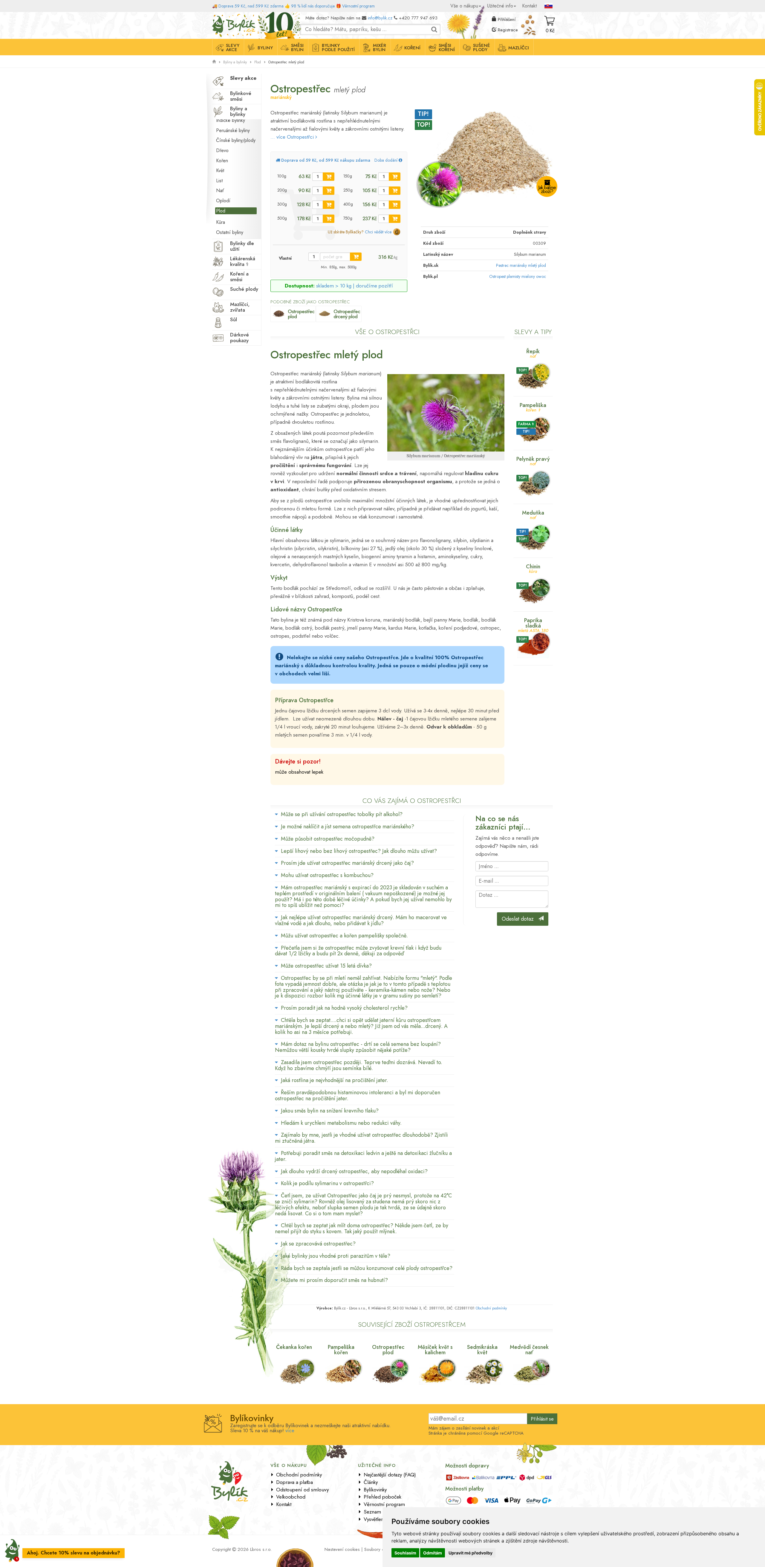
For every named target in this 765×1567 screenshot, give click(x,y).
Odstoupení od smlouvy (302, 1489)
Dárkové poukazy (239, 337)
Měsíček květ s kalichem (435, 1349)
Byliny (265, 48)
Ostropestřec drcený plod (346, 314)
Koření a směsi (239, 276)
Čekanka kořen (294, 1347)
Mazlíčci (518, 48)
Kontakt (529, 5)
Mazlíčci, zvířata (240, 307)
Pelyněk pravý (533, 460)
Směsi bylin (297, 47)
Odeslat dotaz (520, 919)
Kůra (220, 222)
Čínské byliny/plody (235, 140)
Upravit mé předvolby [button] (470, 1552)
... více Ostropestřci (292, 136)
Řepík (533, 353)
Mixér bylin (379, 47)
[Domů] (214, 62)
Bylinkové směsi (240, 96)
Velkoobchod (290, 1496)
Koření (412, 48)
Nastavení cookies (342, 1549)
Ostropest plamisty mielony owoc (517, 276)
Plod (257, 62)
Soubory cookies (380, 1549)
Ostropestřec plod (301, 314)
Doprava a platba (294, 1482)
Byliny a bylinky (235, 62)
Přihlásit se (542, 1418)
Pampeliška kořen (341, 1349)
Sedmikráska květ (482, 1349)
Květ (220, 170)
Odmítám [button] (432, 1552)
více (289, 1430)
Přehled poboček (382, 1496)
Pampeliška (533, 406)
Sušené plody (481, 47)
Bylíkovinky (375, 1489)
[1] (328, 176)
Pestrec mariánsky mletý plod (521, 265)
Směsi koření (447, 47)
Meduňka (533, 514)
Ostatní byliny (229, 232)
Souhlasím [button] (405, 1552)
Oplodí (223, 200)
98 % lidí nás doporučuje (313, 6)
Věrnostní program (358, 6)
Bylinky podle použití (338, 47)
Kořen (222, 160)
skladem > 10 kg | (354, 285)
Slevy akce (232, 47)
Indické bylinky (230, 120)
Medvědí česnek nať (529, 1349)
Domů (217, 16)
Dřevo (222, 150)
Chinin (533, 568)
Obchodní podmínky (491, 1308)
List (219, 180)
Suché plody (244, 289)
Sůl (233, 319)
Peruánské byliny (233, 130)
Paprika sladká (533, 624)
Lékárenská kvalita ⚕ (242, 261)
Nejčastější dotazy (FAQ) (390, 1474)
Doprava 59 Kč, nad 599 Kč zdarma (251, 6)
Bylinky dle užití (242, 246)
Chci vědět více (378, 232)
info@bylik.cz (380, 18)
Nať (220, 190)
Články (371, 1482)
